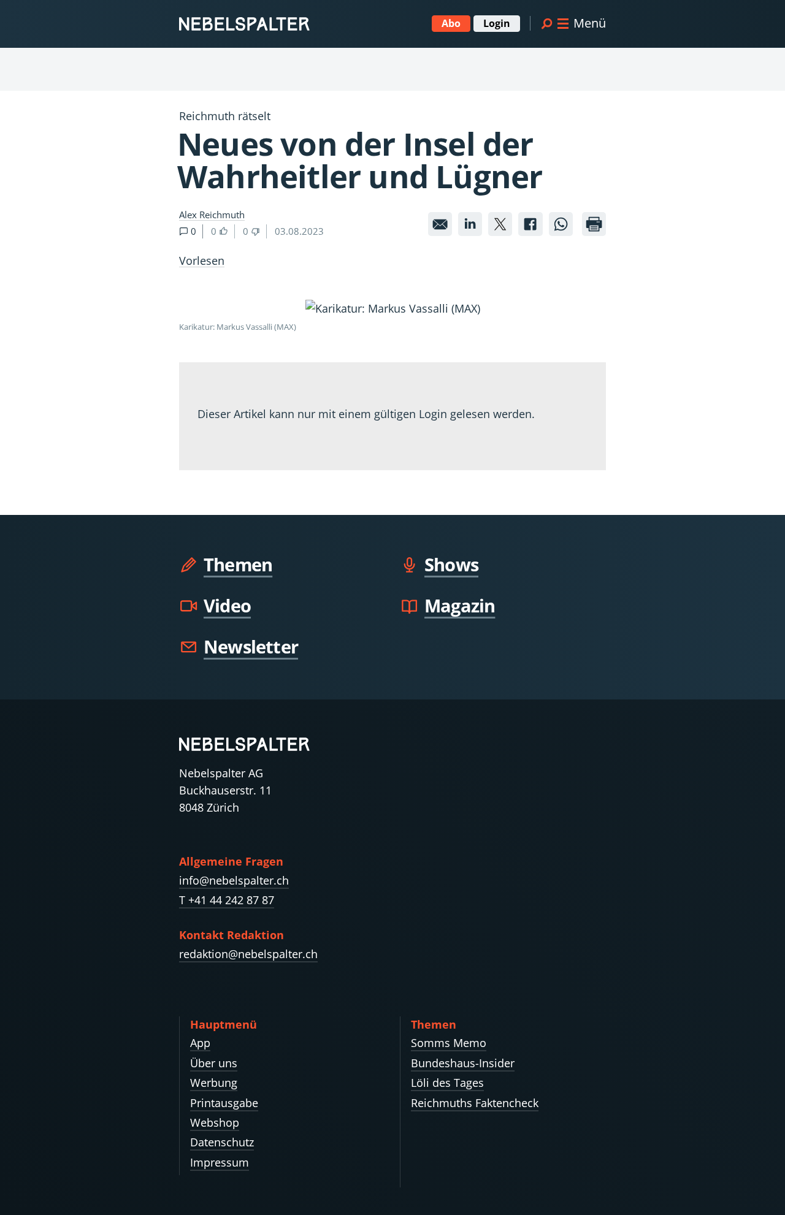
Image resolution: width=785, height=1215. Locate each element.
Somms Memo (448, 1042)
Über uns (213, 1063)
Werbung (213, 1082)
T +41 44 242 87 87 (226, 900)
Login (496, 23)
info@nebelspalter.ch (234, 880)
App (200, 1042)
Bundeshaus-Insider (463, 1063)
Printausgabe (224, 1102)
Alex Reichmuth (212, 214)
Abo (451, 23)
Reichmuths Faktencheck (474, 1102)
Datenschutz (222, 1142)
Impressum (219, 1162)
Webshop (214, 1122)
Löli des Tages (447, 1082)
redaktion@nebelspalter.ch (248, 953)
